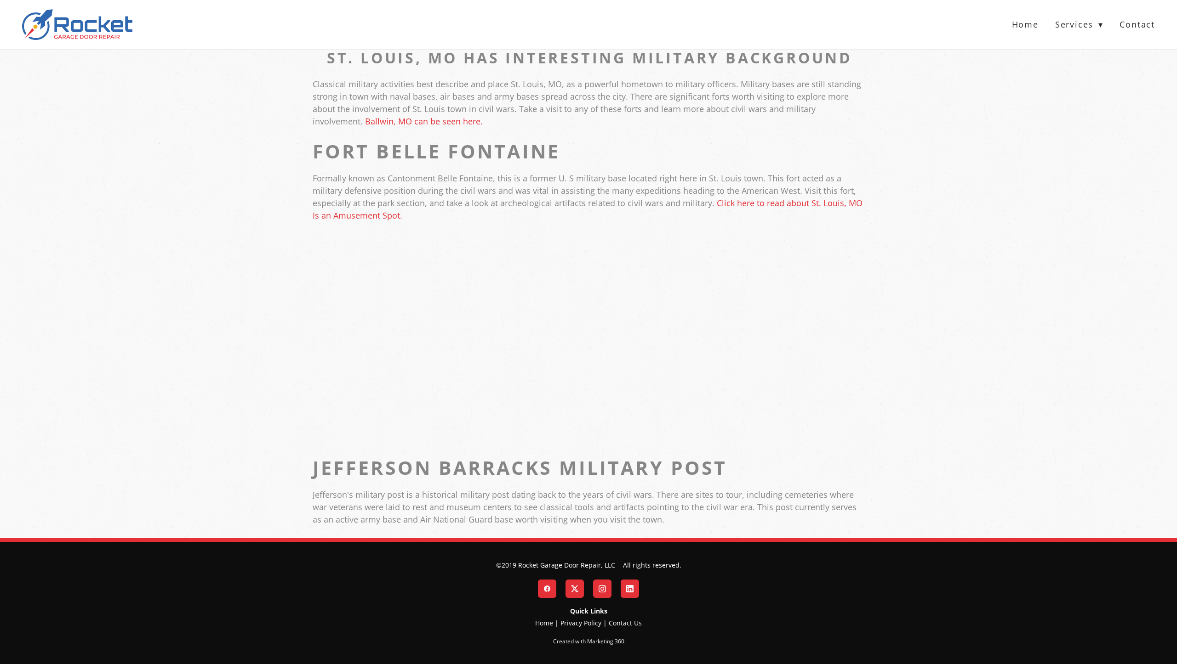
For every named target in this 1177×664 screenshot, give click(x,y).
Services (1079, 24)
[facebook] (547, 589)
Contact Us (625, 623)
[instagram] (602, 589)
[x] (575, 589)
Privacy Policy (580, 623)
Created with (588, 641)
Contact (1137, 24)
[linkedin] (630, 589)
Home (1025, 24)
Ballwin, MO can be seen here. (424, 121)
